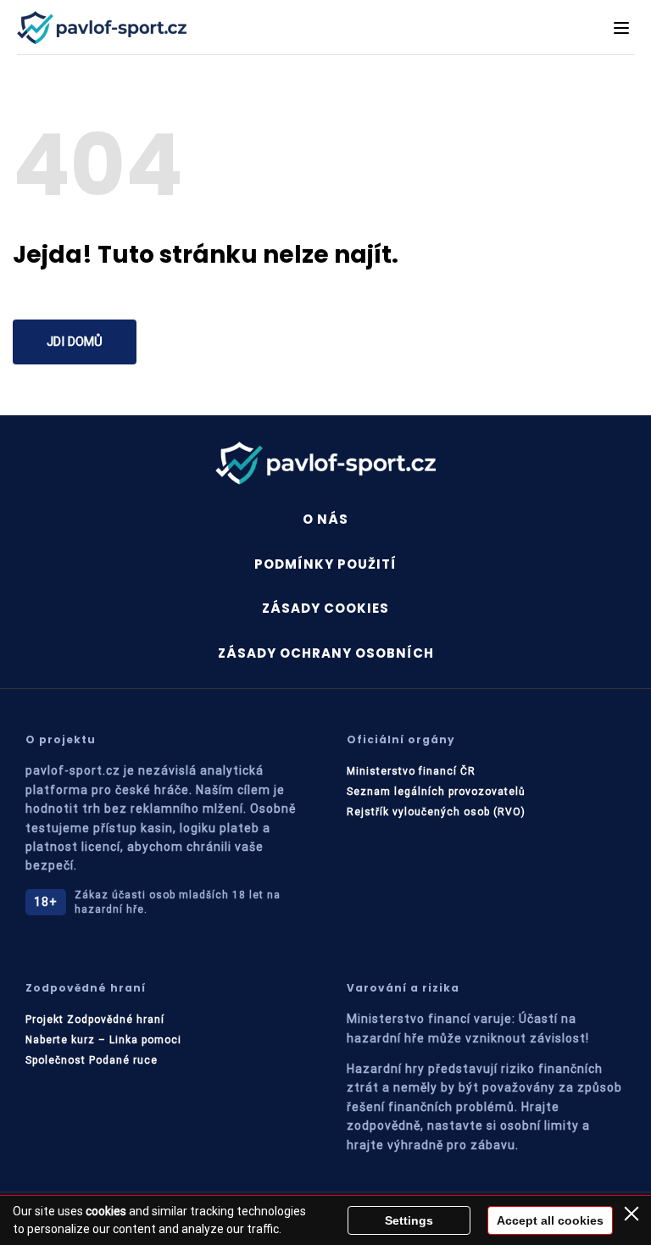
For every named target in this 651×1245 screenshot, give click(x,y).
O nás (325, 519)
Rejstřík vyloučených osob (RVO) (436, 812)
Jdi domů (75, 341)
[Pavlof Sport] (101, 27)
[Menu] (621, 28)
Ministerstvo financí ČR (411, 771)
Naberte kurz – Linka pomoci (103, 1040)
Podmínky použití (325, 564)
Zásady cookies (325, 608)
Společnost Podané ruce (91, 1060)
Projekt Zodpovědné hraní (94, 1019)
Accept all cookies (550, 1220)
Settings (409, 1220)
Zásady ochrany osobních (326, 653)
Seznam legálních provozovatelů (436, 792)
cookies (106, 1211)
